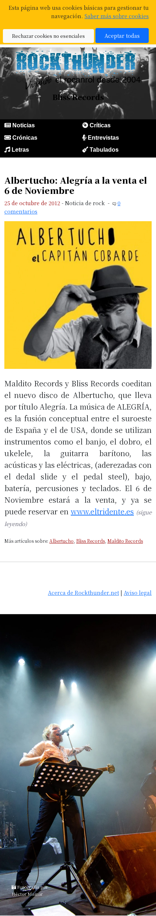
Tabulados (104, 150)
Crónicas (24, 138)
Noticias (23, 125)
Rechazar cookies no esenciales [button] (48, 35)
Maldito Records (125, 541)
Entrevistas (103, 138)
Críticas (100, 125)
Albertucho (61, 541)
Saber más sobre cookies (117, 16)
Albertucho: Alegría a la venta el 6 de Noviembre (75, 185)
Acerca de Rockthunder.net (83, 592)
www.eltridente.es (102, 511)
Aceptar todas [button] (122, 35)
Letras (20, 150)
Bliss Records (90, 541)
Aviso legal (138, 592)
